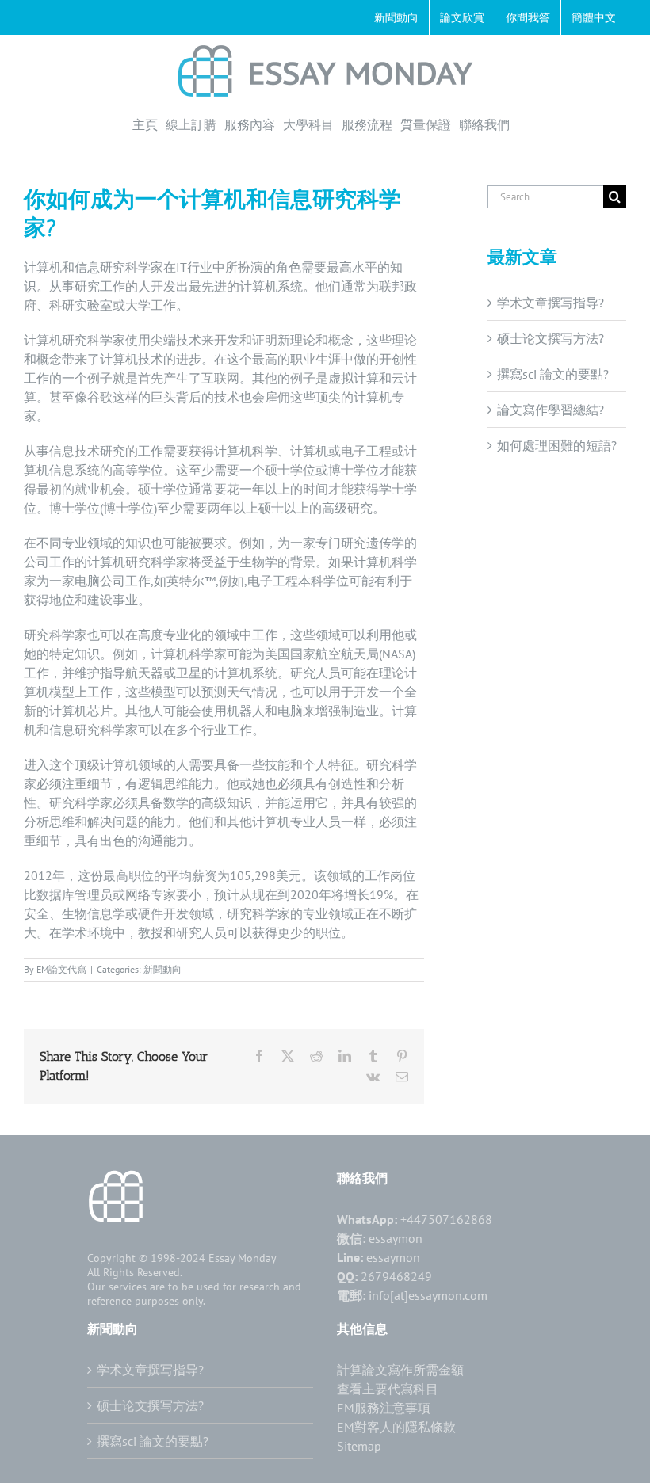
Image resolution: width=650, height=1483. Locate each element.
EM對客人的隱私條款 (396, 1427)
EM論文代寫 (61, 969)
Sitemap (359, 1446)
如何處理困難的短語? (557, 445)
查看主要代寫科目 (387, 1389)
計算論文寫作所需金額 (400, 1370)
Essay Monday (242, 1258)
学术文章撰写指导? (550, 303)
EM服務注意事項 (383, 1408)
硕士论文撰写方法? (550, 338)
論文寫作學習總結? (550, 409)
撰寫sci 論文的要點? (553, 374)
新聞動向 (162, 969)
